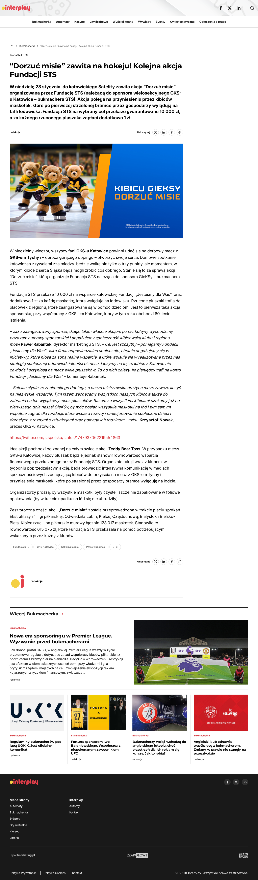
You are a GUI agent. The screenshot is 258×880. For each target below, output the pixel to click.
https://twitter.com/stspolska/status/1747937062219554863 (65, 437)
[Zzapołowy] (137, 855)
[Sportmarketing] (23, 855)
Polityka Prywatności (23, 873)
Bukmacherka (27, 45)
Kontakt (74, 812)
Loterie (14, 837)
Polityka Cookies (55, 873)
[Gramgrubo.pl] (243, 855)
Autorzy (74, 806)
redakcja (15, 132)
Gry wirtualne (18, 825)
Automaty (16, 806)
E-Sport (15, 818)
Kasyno (14, 831)
